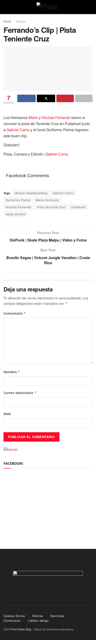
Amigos (21, 21)
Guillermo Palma (18, 200)
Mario (33, 117)
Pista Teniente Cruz (51, 207)
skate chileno (16, 214)
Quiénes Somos (14, 616)
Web (7, 414)
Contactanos (12, 620)
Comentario (14, 313)
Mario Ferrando (47, 200)
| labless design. (38, 620)
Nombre (11, 372)
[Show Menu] (5, 7)
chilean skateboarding (31, 193)
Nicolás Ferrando (18, 207)
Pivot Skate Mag (21, 629)
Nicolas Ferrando (56, 117)
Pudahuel (78, 207)
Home (7, 21)
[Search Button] (91, 7)
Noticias (37, 616)
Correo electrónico (20, 393)
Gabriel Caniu (18, 129)
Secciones (57, 616)
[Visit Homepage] (48, 7)
